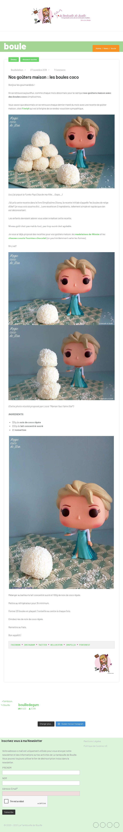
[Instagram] (109, 825)
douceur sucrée (29, 59)
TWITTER (42, 645)
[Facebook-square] (96, 825)
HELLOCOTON (56, 645)
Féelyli (25, 108)
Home (98, 48)
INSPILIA (71, 645)
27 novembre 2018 (38, 70)
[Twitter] (102, 825)
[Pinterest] (116, 825)
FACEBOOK (15, 645)
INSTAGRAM (29, 645)
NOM (4, 778)
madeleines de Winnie (87, 234)
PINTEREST (84, 645)
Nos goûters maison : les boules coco (43, 77)
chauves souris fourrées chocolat (27, 238)
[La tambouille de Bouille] (61, 15)
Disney (13, 59)
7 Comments (59, 70)
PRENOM (6, 767)
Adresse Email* (10, 788)
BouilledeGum (17, 70)
